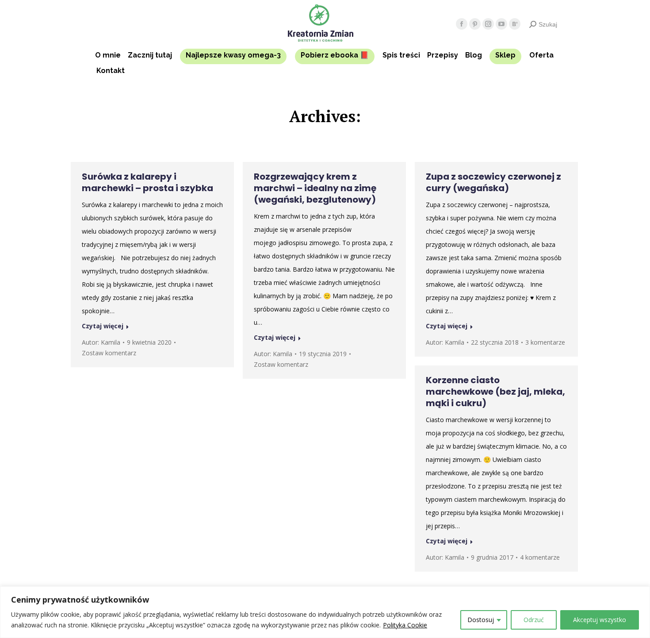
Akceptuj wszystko (599, 619)
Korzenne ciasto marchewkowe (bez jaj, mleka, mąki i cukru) (495, 391)
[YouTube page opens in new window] (501, 24)
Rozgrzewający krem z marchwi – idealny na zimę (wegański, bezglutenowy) (315, 188)
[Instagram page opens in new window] (488, 24)
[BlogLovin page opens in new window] (514, 24)
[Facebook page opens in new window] (461, 24)
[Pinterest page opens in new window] (475, 24)
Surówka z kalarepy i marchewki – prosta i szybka (147, 182)
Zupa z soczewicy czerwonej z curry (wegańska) (493, 182)
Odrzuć (534, 619)
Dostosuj (480, 619)
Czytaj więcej (102, 326)
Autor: (101, 342)
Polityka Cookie (405, 625)
